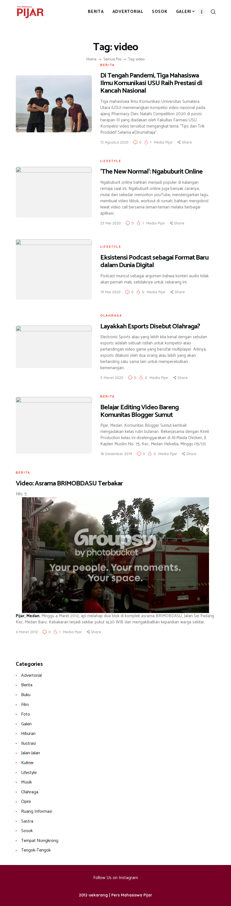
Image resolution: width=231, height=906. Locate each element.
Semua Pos (112, 59)
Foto (25, 714)
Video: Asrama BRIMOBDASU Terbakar (69, 483)
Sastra (27, 821)
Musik (26, 782)
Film (25, 705)
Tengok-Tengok (36, 850)
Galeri (26, 724)
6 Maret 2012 (27, 632)
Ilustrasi (28, 743)
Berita (107, 65)
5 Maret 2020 (111, 377)
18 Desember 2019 (116, 453)
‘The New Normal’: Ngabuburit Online (151, 172)
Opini (26, 801)
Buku (25, 695)
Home (91, 59)
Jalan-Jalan (30, 753)
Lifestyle (110, 161)
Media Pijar (164, 142)
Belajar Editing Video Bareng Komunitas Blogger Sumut (139, 411)
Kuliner (27, 763)
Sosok (27, 831)
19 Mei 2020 (110, 292)
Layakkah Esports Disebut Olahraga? (150, 326)
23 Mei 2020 (110, 223)
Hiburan (28, 733)
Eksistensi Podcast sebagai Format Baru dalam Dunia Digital (154, 261)
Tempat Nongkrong (39, 840)
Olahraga (111, 315)
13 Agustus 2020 (114, 142)
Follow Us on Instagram (115, 878)
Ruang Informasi (36, 811)
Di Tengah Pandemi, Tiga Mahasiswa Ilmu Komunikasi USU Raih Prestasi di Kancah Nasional (151, 83)
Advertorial (31, 675)
